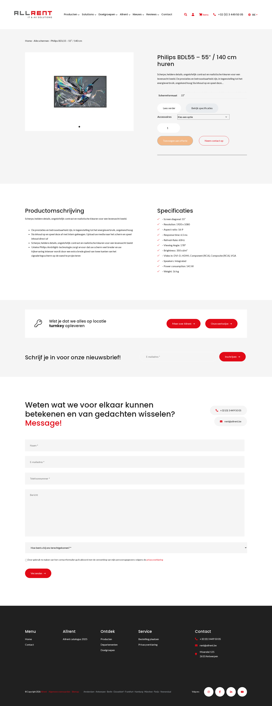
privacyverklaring (155, 559)
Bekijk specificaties (202, 108)
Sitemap (75, 691)
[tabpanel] (79, 91)
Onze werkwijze (219, 323)
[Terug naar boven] (266, 700)
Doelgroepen (108, 650)
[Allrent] (33, 14)
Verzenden (36, 573)
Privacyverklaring (148, 644)
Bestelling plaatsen (148, 639)
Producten (106, 639)
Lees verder (169, 108)
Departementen (109, 644)
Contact (29, 644)
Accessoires (164, 116)
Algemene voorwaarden (59, 691)
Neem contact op (214, 140)
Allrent (44, 691)
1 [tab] (79, 127)
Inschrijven (231, 356)
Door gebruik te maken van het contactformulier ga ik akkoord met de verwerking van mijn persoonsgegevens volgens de (95, 559)
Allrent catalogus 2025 (75, 639)
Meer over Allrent (181, 323)
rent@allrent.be (232, 421)
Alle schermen (41, 40)
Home (28, 40)
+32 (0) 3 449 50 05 (230, 410)
